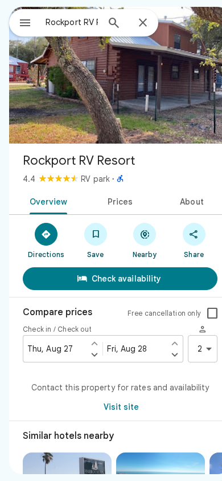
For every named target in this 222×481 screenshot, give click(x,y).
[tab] (46, 200)
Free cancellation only (164, 313)
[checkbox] (212, 313)
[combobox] (72, 22)
